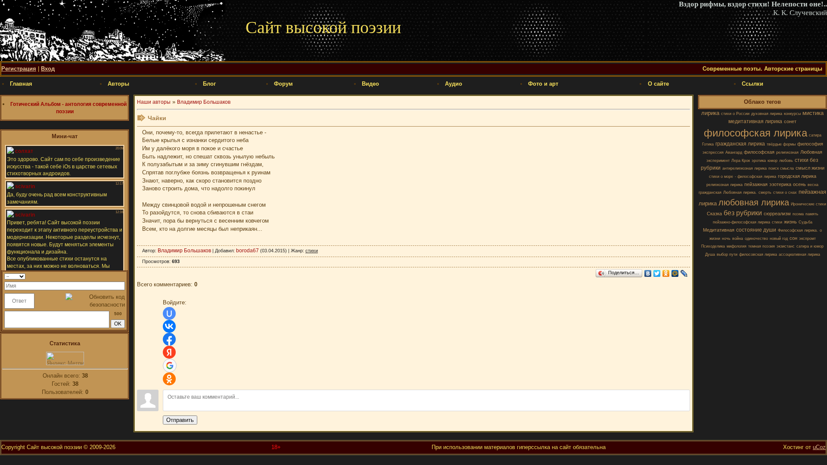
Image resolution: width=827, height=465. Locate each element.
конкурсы (792, 114)
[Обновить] (122, 276)
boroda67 (247, 251)
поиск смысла (781, 168)
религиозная (787, 152)
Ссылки (752, 84)
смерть (765, 192)
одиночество (756, 238)
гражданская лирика (740, 144)
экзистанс (786, 246)
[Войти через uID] (169, 313)
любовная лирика (753, 202)
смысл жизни (810, 167)
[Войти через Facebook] (169, 339)
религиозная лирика (724, 185)
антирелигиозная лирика (744, 168)
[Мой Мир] (675, 273)
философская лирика (755, 133)
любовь (786, 160)
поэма (798, 214)
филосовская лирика (758, 254)
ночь (726, 238)
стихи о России (735, 114)
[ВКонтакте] (648, 273)
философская (759, 152)
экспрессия (713, 152)
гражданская (710, 192)
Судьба (805, 222)
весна (813, 185)
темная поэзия (761, 246)
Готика (708, 144)
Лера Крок (740, 160)
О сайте (658, 84)
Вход (48, 68)
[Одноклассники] (666, 273)
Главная (21, 84)
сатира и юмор (810, 246)
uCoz (819, 447)
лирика (710, 113)
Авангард (733, 152)
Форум (283, 84)
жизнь (790, 221)
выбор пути (727, 254)
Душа (710, 254)
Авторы (118, 84)
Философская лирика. (798, 230)
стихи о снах (785, 192)
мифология (736, 246)
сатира (815, 135)
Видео (370, 84)
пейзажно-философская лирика (741, 222)
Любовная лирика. (740, 192)
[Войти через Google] (170, 365)
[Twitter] (657, 273)
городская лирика (797, 176)
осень (799, 184)
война (737, 238)
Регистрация (18, 68)
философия (810, 143)
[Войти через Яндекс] (169, 352)
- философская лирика (755, 176)
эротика (759, 160)
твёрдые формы (781, 144)
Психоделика (713, 246)
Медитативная (718, 229)
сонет (790, 121)
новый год (779, 238)
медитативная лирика (755, 121)
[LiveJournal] (684, 273)
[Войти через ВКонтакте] (169, 326)
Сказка (714, 213)
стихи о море (721, 176)
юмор (772, 160)
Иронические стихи (808, 204)
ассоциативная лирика (799, 254)
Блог (209, 84)
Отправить (180, 420)
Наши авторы (154, 102)
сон (793, 238)
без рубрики (743, 213)
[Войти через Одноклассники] (169, 378)
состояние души (756, 230)
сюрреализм (777, 213)
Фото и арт (543, 84)
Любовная (811, 152)
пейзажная (756, 184)
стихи (777, 222)
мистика (813, 113)
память (811, 214)
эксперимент (718, 160)
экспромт (807, 238)
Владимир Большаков (203, 102)
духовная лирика (766, 114)
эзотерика (780, 184)
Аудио (453, 84)
